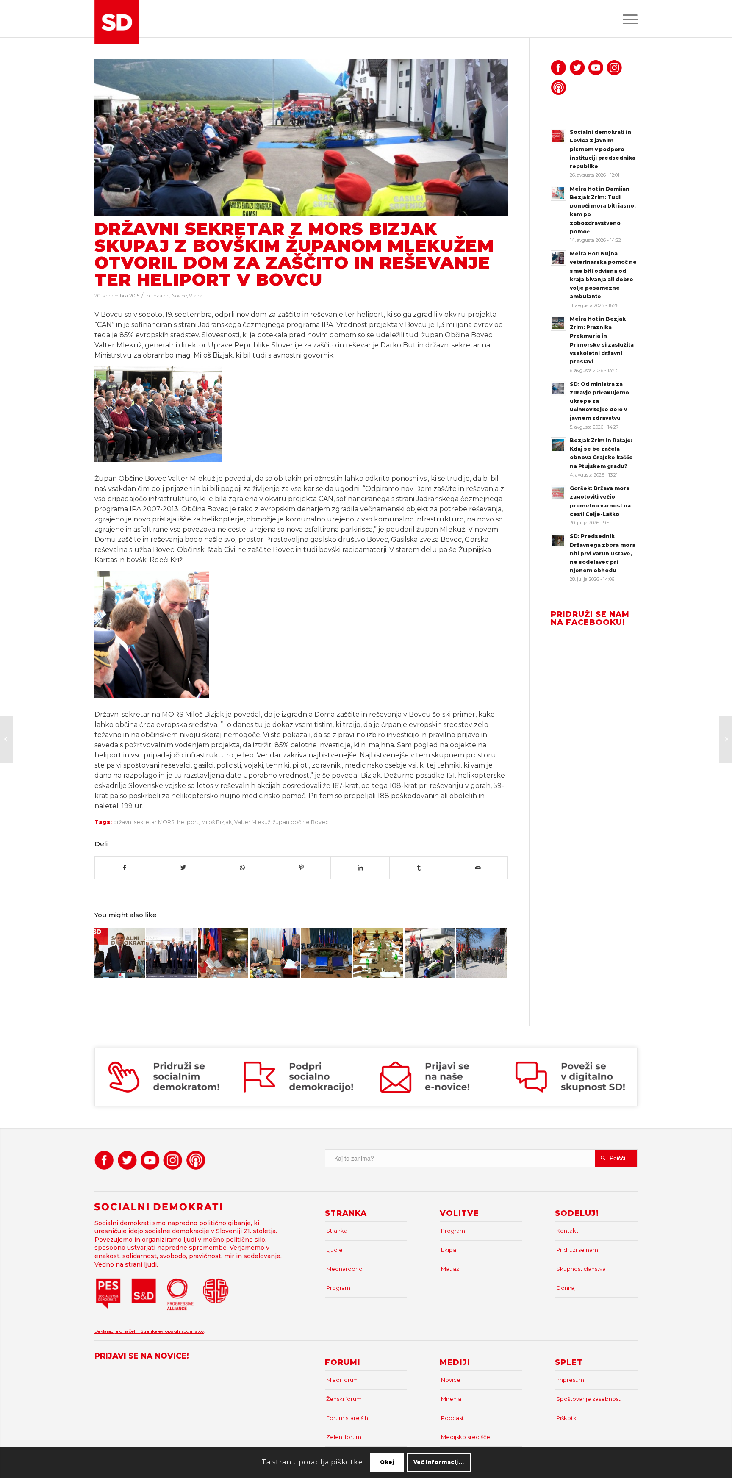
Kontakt (567, 1230)
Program (338, 1287)
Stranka (336, 1230)
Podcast (452, 1417)
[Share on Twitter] (183, 868)
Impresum (570, 1379)
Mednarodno (344, 1268)
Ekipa (448, 1249)
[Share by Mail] (478, 868)
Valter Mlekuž (252, 822)
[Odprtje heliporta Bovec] (301, 137)
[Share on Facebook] (124, 868)
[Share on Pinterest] (301, 868)
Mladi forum (342, 1379)
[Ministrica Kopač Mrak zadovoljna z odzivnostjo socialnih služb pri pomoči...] (725, 739)
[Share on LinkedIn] (360, 868)
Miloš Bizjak (216, 822)
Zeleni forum (343, 1437)
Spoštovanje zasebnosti (589, 1398)
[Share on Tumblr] (419, 868)
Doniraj (566, 1287)
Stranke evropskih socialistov (172, 1331)
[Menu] (627, 18)
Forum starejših (347, 1417)
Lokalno (160, 296)
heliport (188, 822)
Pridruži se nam (577, 1249)
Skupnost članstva (581, 1268)
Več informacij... (438, 1462)
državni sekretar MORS (144, 822)
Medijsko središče (465, 1437)
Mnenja (451, 1398)
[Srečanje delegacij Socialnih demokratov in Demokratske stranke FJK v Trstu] (378, 953)
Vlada (195, 296)
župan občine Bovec (301, 822)
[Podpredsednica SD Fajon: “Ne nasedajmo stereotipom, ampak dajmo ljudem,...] (6, 739)
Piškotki (567, 1417)
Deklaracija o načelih (117, 1331)
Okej (387, 1462)
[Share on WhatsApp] (242, 868)
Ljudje (334, 1249)
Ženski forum (344, 1398)
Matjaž (450, 1268)
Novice (179, 296)
